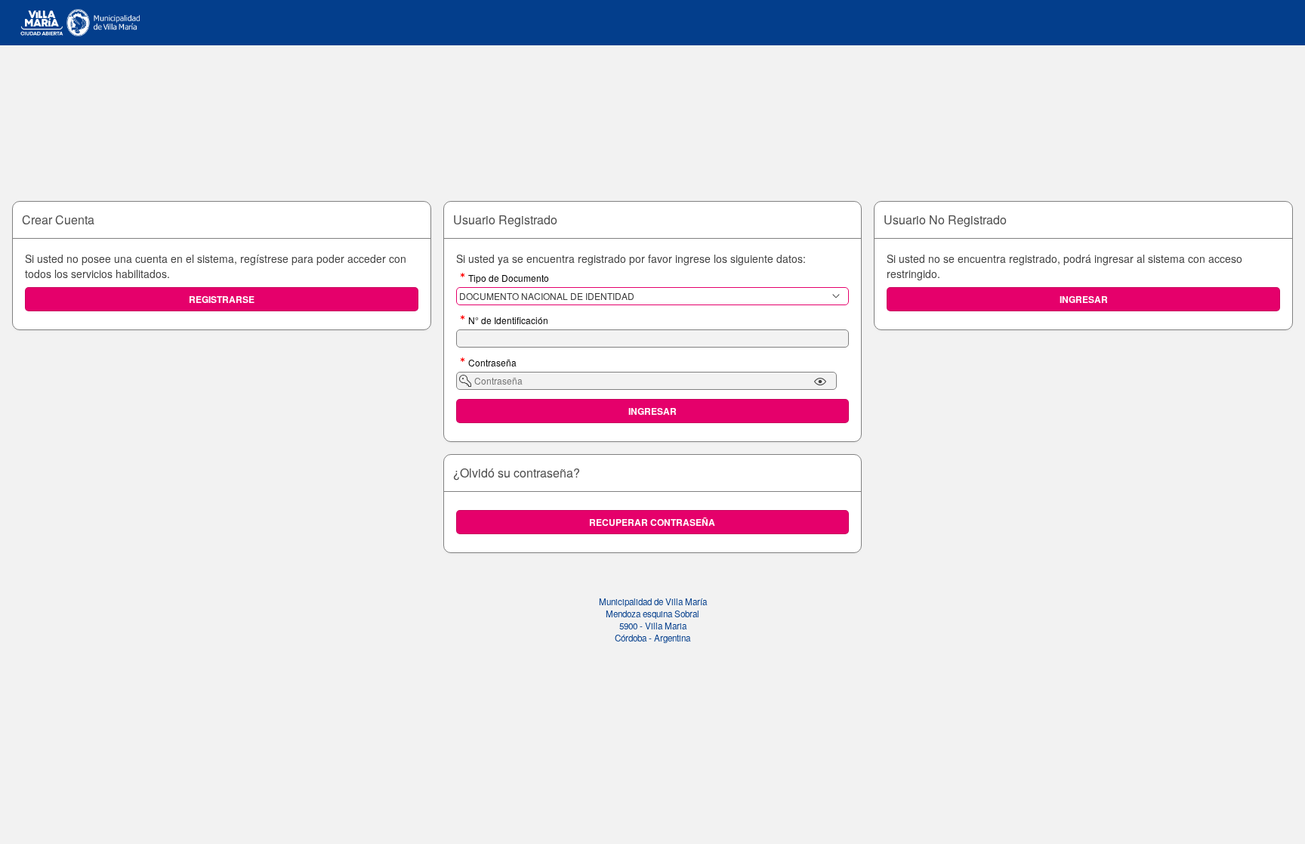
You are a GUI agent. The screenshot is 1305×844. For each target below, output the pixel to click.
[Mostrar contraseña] (820, 382)
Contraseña (492, 363)
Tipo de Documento (508, 279)
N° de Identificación (508, 321)
